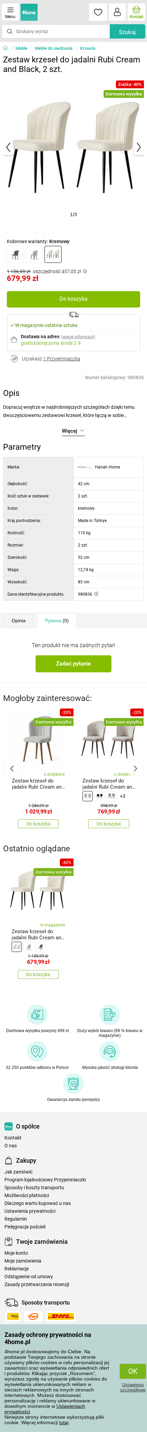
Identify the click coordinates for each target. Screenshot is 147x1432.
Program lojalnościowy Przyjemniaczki (45, 1179)
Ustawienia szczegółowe (133, 1387)
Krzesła (87, 48)
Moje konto (16, 1253)
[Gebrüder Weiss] (33, 1316)
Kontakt (13, 1137)
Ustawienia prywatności (29, 1211)
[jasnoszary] (34, 254)
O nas (10, 1145)
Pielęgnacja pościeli (24, 1226)
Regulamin (15, 1219)
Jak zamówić (18, 1172)
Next (135, 768)
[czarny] (99, 796)
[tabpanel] (73, 147)
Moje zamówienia (22, 1261)
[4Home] (8, 48)
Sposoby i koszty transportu (34, 1187)
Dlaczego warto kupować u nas (37, 1203)
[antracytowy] (15, 254)
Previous (12, 768)
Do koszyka (73, 299)
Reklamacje (16, 1268)
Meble (21, 48)
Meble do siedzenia (53, 48)
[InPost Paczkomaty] (13, 1316)
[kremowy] (53, 254)
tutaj (63, 1422)
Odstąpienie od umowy (28, 1276)
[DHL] (61, 1316)
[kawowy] (111, 796)
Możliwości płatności (26, 1195)
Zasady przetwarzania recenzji (36, 1284)
